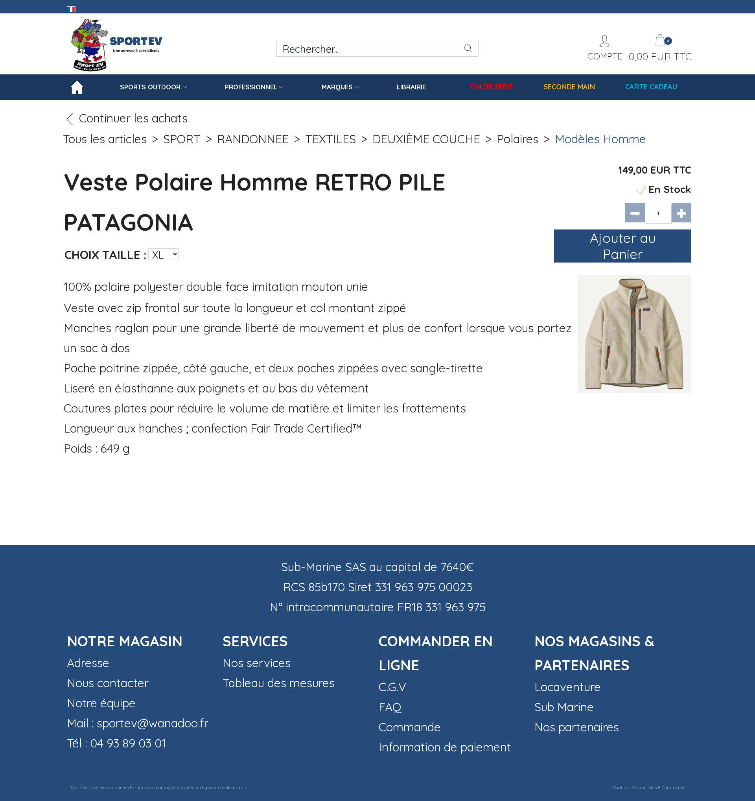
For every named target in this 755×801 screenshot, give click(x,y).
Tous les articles (105, 138)
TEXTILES (330, 138)
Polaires (517, 138)
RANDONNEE (253, 138)
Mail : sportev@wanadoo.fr (137, 723)
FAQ (390, 706)
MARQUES (337, 87)
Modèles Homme (600, 138)
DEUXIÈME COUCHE (426, 138)
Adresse (88, 662)
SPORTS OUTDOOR (150, 87)
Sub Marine (564, 706)
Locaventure (567, 686)
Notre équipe (101, 703)
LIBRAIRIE (411, 87)
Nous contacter (108, 682)
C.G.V (392, 686)
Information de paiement (445, 747)
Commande (410, 727)
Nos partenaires (576, 727)
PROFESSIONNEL (251, 87)
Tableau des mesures (279, 682)
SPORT (182, 138)
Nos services (257, 662)
